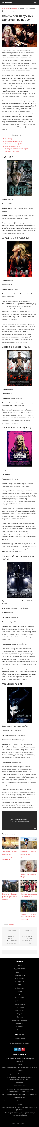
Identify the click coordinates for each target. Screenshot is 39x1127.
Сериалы (20, 1017)
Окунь (20, 1064)
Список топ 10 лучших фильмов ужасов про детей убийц (28, 916)
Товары (20, 1027)
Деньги (20, 972)
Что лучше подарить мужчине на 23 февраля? (20, 1094)
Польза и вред (20, 1010)
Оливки (20, 1082)
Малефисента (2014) (11, 151)
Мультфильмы (20, 1004)
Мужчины (20, 1001)
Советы (20, 1023)
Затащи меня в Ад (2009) (12, 141)
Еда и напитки (20, 975)
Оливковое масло (20, 1086)
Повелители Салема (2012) (13, 146)
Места (20, 994)
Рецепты (20, 1014)
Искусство (20, 988)
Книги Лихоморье (20, 1098)
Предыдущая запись (12, 936)
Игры (20, 985)
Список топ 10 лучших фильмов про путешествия (28, 854)
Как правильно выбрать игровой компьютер (20, 1101)
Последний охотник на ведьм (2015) (16, 149)
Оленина (20, 1071)
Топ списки (6, 8)
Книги (20, 991)
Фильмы (14, 8)
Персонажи (20, 1007)
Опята (20, 1104)
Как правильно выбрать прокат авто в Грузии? (20, 1067)
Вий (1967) (7, 139)
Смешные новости (20, 1020)
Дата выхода (20, 969)
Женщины (20, 978)
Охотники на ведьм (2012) (12, 144)
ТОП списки (7, 2)
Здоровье (20, 981)
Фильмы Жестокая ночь (20, 1074)
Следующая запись (27, 936)
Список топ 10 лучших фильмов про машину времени (9, 896)
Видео (20, 965)
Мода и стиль (20, 998)
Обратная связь (19, 1038)
